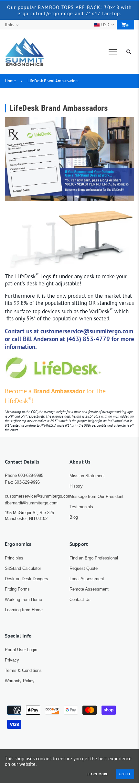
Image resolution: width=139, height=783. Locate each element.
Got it (125, 774)
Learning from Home (24, 609)
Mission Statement (87, 475)
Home (10, 81)
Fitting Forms (17, 589)
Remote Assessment (89, 589)
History (76, 486)
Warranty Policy (20, 680)
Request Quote (84, 568)
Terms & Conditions (23, 670)
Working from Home (23, 599)
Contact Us (80, 599)
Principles (14, 558)
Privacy (12, 660)
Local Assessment (87, 578)
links (9, 25)
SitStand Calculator (23, 568)
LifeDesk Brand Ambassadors (52, 81)
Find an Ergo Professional (94, 558)
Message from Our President (96, 496)
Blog (74, 517)
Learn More (97, 774)
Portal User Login (21, 649)
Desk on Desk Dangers (26, 578)
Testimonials (81, 506)
